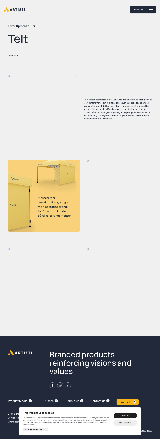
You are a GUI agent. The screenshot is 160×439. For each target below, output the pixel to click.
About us (73, 401)
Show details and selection (35, 429)
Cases (49, 401)
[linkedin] (67, 385)
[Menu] (151, 9)
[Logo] (14, 9)
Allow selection (125, 423)
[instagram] (60, 385)
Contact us (97, 401)
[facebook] (52, 385)
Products (125, 402)
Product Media (17, 401)
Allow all (125, 415)
